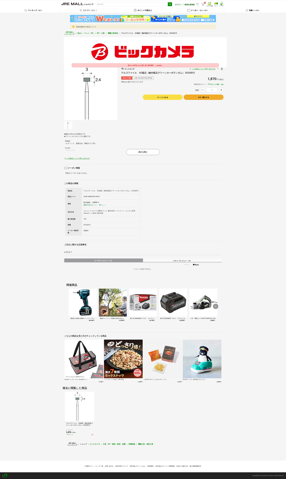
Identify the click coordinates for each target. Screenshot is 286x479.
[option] (90, 93)
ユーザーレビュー (103, 261)
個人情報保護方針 (195, 466)
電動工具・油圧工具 (145, 444)
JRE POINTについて (121, 466)
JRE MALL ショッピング (69, 33)
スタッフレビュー (182, 261)
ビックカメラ (95, 444)
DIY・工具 (101, 33)
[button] (215, 306)
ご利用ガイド (88, 466)
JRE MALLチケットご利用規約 (165, 466)
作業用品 (131, 444)
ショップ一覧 (99, 466)
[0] (202, 4)
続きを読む (143, 152)
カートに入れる (162, 97)
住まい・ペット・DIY (85, 33)
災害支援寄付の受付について (86, 27)
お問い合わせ (109, 466)
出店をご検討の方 (182, 466)
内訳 (222, 84)
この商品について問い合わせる (204, 69)
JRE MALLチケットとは (137, 466)
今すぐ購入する (203, 97)
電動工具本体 (113, 33)
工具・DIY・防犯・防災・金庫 (114, 444)
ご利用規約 (150, 466)
